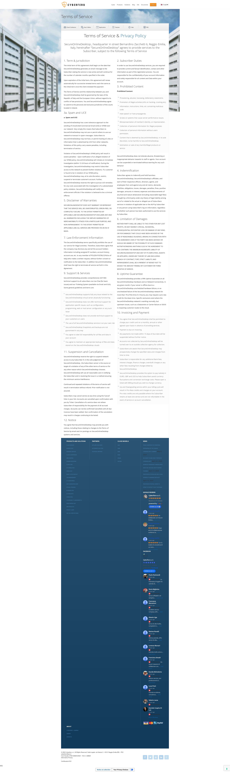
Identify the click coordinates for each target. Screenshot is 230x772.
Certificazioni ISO (66, 761)
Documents (144, 5)
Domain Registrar (71, 461)
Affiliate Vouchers (97, 445)
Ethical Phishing (70, 487)
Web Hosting (69, 458)
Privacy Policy (133, 36)
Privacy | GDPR (70, 510)
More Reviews (153, 717)
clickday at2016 (153, 538)
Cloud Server (70, 445)
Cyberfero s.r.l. (154, 495)
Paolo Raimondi (154, 575)
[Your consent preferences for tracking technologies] (227, 769)
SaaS (119, 448)
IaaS (119, 445)
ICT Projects (69, 493)
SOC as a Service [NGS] (72, 513)
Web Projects (70, 506)
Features (117, 27)
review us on (154, 507)
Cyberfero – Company (73, 730)
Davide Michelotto (155, 672)
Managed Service (71, 451)
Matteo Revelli (154, 631)
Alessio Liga (153, 617)
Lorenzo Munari (154, 646)
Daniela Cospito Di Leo (155, 709)
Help (132, 27)
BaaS (119, 454)
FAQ (147, 27)
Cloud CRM (69, 464)
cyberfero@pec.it (66, 754)
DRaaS (119, 458)
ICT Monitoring (70, 480)
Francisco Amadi (155, 658)
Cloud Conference (71, 27)
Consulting (69, 497)
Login (153, 4)
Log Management (71, 477)
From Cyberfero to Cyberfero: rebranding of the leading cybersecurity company (151, 448)
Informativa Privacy (67, 757)
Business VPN (70, 490)
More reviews (153, 549)
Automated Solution (97, 448)
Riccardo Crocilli (154, 511)
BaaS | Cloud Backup (72, 474)
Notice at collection (103, 770)
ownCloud (69, 471)
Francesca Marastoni (152, 602)
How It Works (87, 27)
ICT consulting (70, 467)
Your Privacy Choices (120, 770)
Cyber (113, 5)
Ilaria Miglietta (154, 589)
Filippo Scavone (153, 523)
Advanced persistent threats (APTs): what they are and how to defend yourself (153, 468)
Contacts (69, 737)
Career (69, 733)
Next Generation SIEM (72, 484)
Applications (102, 27)
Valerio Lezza (153, 700)
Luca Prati (152, 686)
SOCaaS (120, 461)
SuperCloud (69, 448)
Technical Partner (97, 451)
